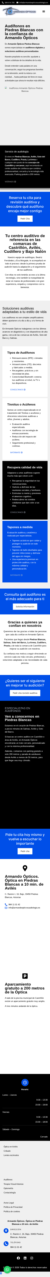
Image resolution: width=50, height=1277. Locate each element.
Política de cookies (12, 1211)
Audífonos (8, 1180)
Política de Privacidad (13, 1207)
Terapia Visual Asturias (13, 1184)
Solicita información (25, 606)
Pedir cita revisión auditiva (25, 693)
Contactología (10, 1193)
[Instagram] (32, 1258)
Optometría (8, 1188)
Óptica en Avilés (11, 1147)
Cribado (7, 1151)
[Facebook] (18, 1258)
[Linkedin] (25, 1258)
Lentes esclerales (11, 1155)
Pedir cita (25, 851)
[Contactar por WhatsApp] (7, 1269)
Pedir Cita (25, 218)
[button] (44, 11)
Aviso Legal (9, 1203)
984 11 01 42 (16, 1247)
